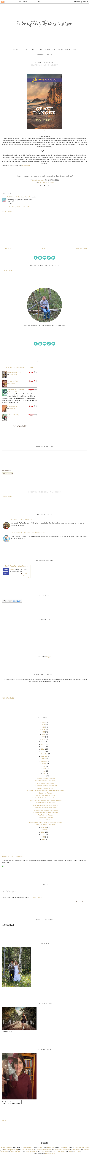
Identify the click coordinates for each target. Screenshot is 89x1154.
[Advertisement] (44, 230)
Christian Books (7, 496)
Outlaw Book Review (45, 793)
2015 (42, 749)
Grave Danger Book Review (45, 783)
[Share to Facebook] (56, 180)
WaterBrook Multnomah (62, 1150)
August (44, 764)
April (44, 773)
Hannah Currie (13, 374)
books (70, 1151)
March (44, 776)
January (44, 829)
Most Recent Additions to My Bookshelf (28, 533)
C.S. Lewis (77, 1151)
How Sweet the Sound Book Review (45, 808)
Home (15, 50)
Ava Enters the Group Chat (15, 390)
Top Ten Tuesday (27, 1150)
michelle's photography (44, 1150)
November (44, 756)
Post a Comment (7, 211)
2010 (43, 839)
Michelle (12, 569)
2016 (42, 746)
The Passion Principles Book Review (45, 786)
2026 (43, 722)
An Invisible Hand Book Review (45, 820)
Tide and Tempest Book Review (45, 795)
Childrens (76, 1150)
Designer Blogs (50, 1153)
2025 (43, 724)
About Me (29, 50)
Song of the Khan (12, 381)
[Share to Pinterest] (58, 180)
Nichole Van (12, 408)
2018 (42, 742)
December (44, 754)
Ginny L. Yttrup (37, 897)
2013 (42, 832)
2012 (42, 834)
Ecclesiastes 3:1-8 (44, 54)
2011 (43, 837)
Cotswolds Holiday (13, 415)
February (44, 827)
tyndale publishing (11, 1150)
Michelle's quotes (10, 891)
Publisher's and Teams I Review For (58, 50)
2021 (43, 734)
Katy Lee (53, 182)
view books (26, 578)
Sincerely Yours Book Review (45, 778)
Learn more (26, 165)
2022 (43, 732)
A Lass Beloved (12, 406)
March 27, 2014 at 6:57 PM (18, 207)
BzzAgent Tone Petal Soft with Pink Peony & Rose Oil (45, 822)
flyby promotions (16, 1151)
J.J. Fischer (12, 383)
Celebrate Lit (65, 1147)
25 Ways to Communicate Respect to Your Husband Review (45, 790)
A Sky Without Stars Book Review (45, 781)
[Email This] (49, 180)
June (44, 768)
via (44, 131)
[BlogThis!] (51, 180)
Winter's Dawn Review (12, 856)
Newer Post (81, 249)
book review (43, 182)
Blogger (48, 657)
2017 (42, 744)
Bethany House (26, 1147)
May (44, 771)
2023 (43, 729)
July (44, 766)
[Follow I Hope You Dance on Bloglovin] (12, 602)
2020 (43, 737)
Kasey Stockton (13, 417)
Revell (39, 1147)
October (44, 759)
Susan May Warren (59, 1151)
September (44, 761)
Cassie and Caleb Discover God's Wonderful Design (45, 800)
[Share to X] (53, 180)
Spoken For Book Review (45, 788)
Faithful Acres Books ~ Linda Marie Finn (19, 197)
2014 (42, 751)
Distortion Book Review (45, 817)
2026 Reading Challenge (16, 565)
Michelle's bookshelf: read (20, 368)
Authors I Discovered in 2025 (23, 520)
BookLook (51, 1147)
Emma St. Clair (13, 391)
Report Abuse (8, 698)
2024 (43, 727)
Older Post (7, 249)
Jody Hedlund (45, 1151)
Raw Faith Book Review (45, 815)
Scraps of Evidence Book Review (45, 825)
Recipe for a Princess (14, 372)
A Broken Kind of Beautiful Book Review (45, 810)
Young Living (7, 270)
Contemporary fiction (31, 1151)
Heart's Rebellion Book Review (45, 803)
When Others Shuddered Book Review (45, 805)
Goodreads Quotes (81, 901)
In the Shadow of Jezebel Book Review (45, 812)
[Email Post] (46, 180)
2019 (43, 739)
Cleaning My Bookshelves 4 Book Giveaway (45, 798)
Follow (4, 1120)
